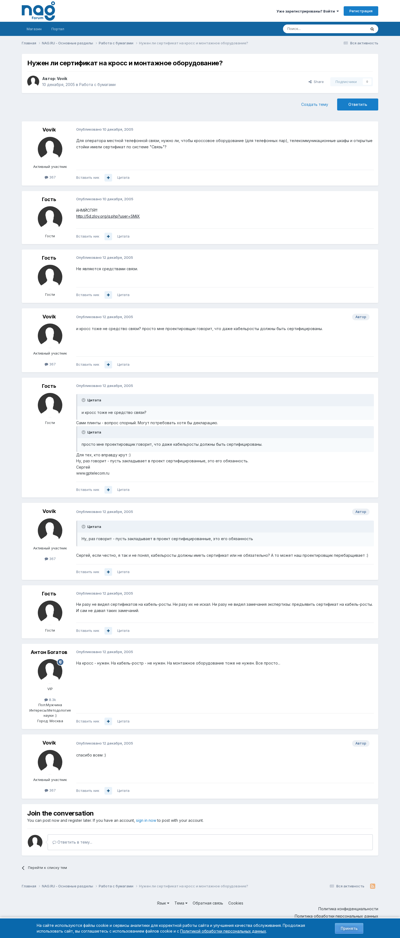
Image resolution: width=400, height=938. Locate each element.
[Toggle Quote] (84, 400)
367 (52, 177)
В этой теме (349, 29)
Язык (162, 903)
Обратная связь (208, 903)
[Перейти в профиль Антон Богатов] (50, 671)
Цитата (123, 177)
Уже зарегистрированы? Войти (306, 11)
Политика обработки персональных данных (336, 916)
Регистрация (361, 11)
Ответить (357, 104)
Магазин (34, 29)
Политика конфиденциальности (348, 908)
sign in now (146, 820)
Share (318, 81)
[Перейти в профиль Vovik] (33, 82)
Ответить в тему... (74, 842)
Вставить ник (87, 177)
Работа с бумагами (97, 84)
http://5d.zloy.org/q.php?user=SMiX (108, 216)
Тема (179, 903)
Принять (349, 928)
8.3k (52, 699)
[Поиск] (372, 28)
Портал (57, 29)
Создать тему (314, 104)
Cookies (235, 903)
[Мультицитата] (108, 178)
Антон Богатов (49, 652)
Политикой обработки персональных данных (223, 931)
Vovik (62, 78)
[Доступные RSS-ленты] (372, 886)
